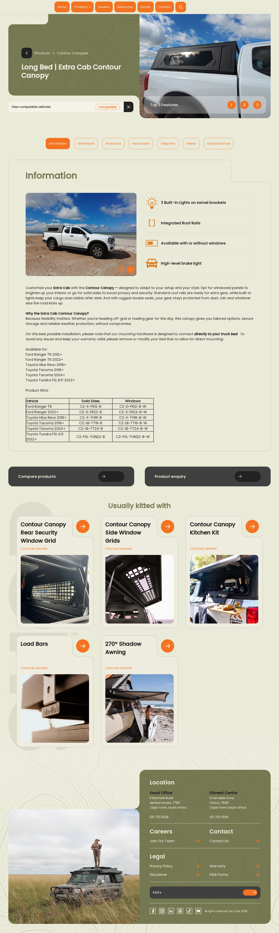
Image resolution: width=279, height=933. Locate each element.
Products (81, 7)
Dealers (104, 7)
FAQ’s (157, 892)
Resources (125, 7)
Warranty (217, 866)
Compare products (37, 476)
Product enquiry (170, 476)
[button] (180, 7)
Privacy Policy (161, 866)
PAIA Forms (219, 874)
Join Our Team (162, 841)
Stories (145, 7)
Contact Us (219, 841)
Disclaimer (158, 874)
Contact (164, 7)
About (62, 7)
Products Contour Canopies (61, 53)
